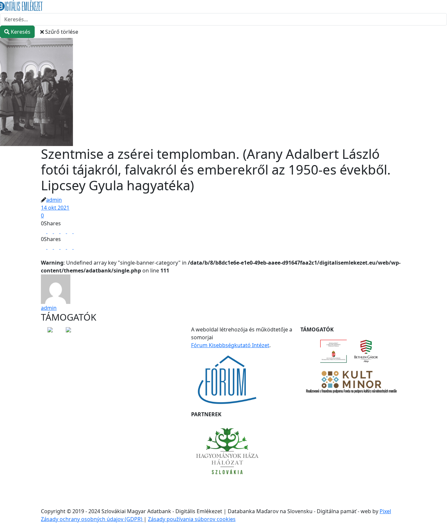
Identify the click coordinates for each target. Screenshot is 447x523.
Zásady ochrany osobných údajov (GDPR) (92, 519)
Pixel (385, 511)
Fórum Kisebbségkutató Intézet (230, 345)
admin (54, 199)
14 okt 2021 (55, 207)
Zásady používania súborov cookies (192, 519)
